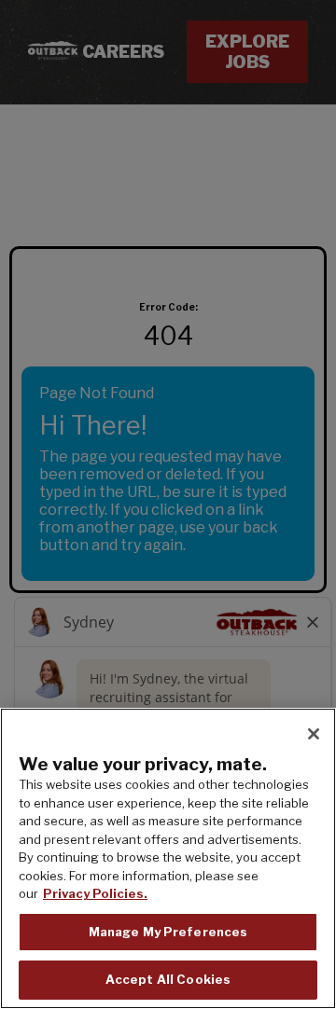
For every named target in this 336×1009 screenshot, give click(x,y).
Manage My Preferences (168, 931)
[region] (168, 858)
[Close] (313, 733)
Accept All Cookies (168, 979)
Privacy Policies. (95, 893)
